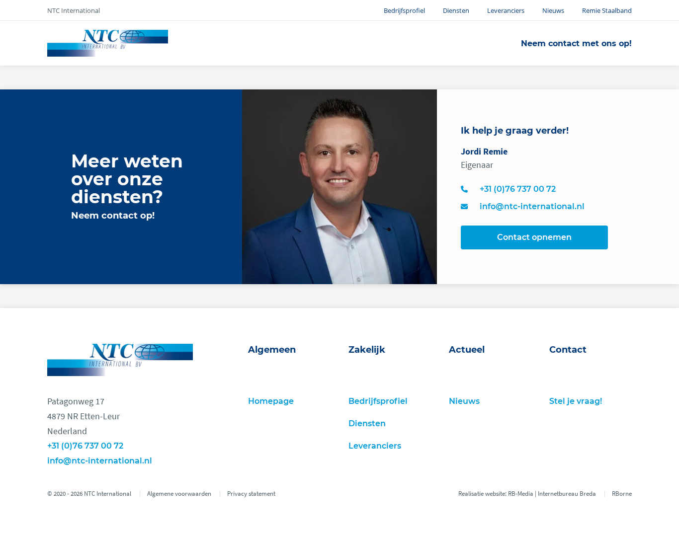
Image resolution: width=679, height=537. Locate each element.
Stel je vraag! (575, 401)
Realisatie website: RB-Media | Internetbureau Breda (527, 493)
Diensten (456, 10)
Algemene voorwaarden (179, 493)
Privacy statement (251, 493)
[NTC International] (107, 43)
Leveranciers (505, 10)
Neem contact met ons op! (576, 43)
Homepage (271, 401)
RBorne (622, 493)
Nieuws (553, 10)
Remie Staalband (607, 10)
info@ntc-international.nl (99, 460)
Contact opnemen (534, 237)
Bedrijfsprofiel (404, 10)
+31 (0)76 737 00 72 (85, 446)
